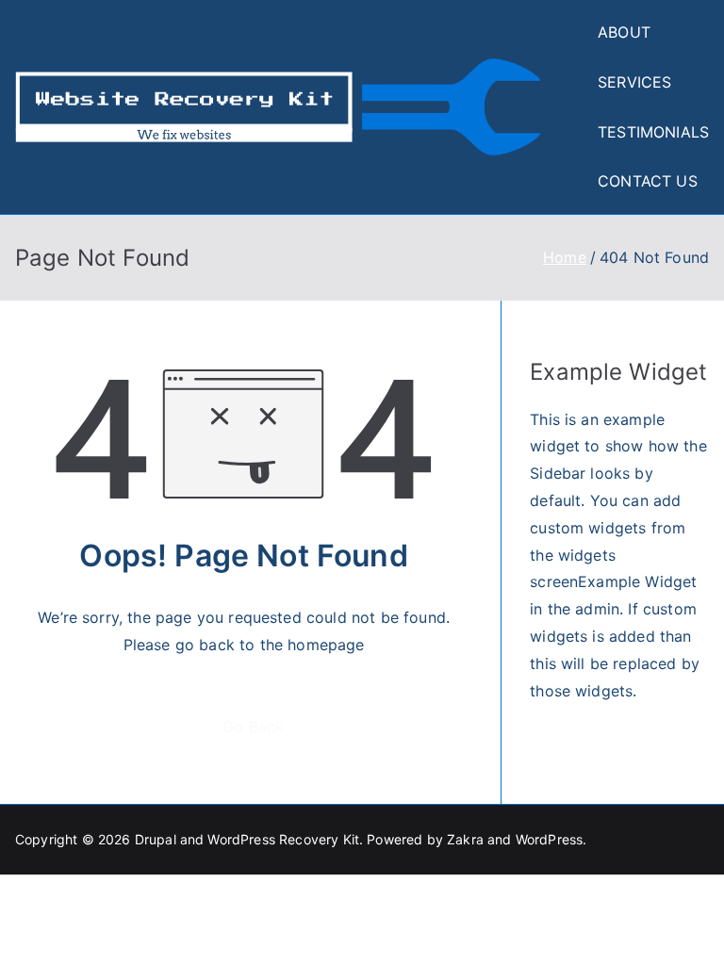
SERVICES (634, 82)
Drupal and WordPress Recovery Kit (247, 839)
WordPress (549, 839)
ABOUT (624, 32)
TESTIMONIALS (653, 132)
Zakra (465, 839)
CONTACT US (648, 181)
